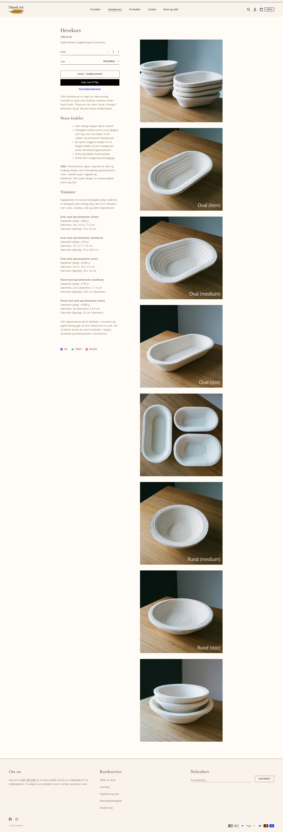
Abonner (264, 779)
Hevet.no (19, 826)
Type (62, 61)
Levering (104, 787)
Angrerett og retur (109, 794)
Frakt (79, 42)
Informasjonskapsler (111, 801)
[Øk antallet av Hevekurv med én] (119, 52)
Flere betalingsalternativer (90, 89)
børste (111, 158)
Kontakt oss (106, 807)
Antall (63, 52)
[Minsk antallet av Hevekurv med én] (106, 52)
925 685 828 (28, 780)
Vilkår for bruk (107, 780)
